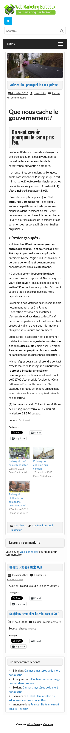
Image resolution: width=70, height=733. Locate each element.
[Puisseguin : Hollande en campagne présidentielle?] (19, 486)
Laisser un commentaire (47, 621)
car (34, 525)
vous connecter (29, 551)
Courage (48, 724)
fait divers (20, 525)
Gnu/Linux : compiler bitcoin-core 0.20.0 (34, 614)
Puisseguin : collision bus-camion (41, 464)
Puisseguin (16, 529)
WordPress (33, 724)
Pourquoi (47, 525)
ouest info (40, 93)
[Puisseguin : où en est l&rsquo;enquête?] (19, 453)
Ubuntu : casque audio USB (25, 567)
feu (39, 525)
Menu (11, 43)
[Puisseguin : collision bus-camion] (43, 453)
